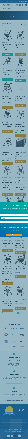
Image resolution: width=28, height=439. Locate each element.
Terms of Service (21, 230)
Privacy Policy (15, 230)
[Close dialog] (26, 203)
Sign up (14, 234)
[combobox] (2, 222)
